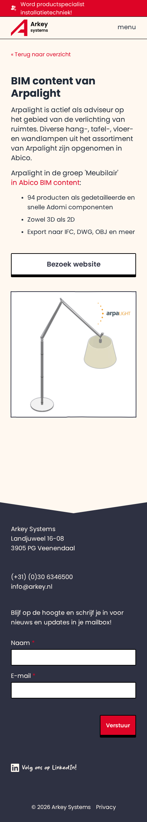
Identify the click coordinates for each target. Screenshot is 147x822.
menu (127, 27)
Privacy (106, 807)
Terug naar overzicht (41, 54)
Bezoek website (74, 264)
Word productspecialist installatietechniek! (52, 8)
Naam (23, 643)
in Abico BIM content (45, 182)
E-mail (23, 676)
